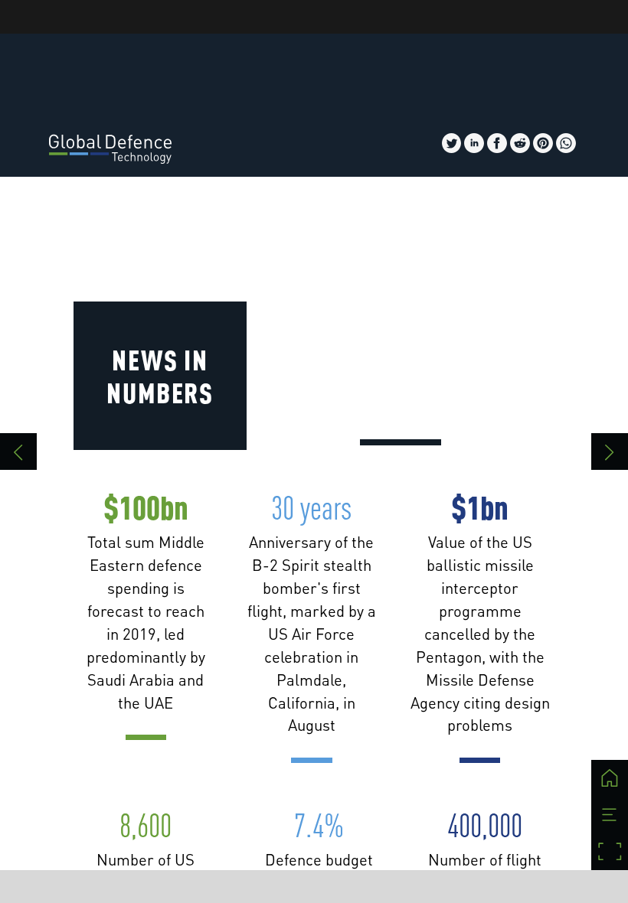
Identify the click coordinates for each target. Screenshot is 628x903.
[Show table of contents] (609, 815)
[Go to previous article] (18, 451)
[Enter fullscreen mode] (609, 851)
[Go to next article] (609, 451)
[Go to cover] (609, 778)
